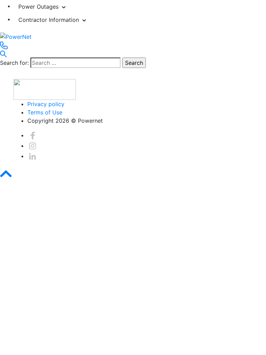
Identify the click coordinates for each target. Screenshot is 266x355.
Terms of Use (44, 112)
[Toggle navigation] (4, 77)
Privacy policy (45, 104)
